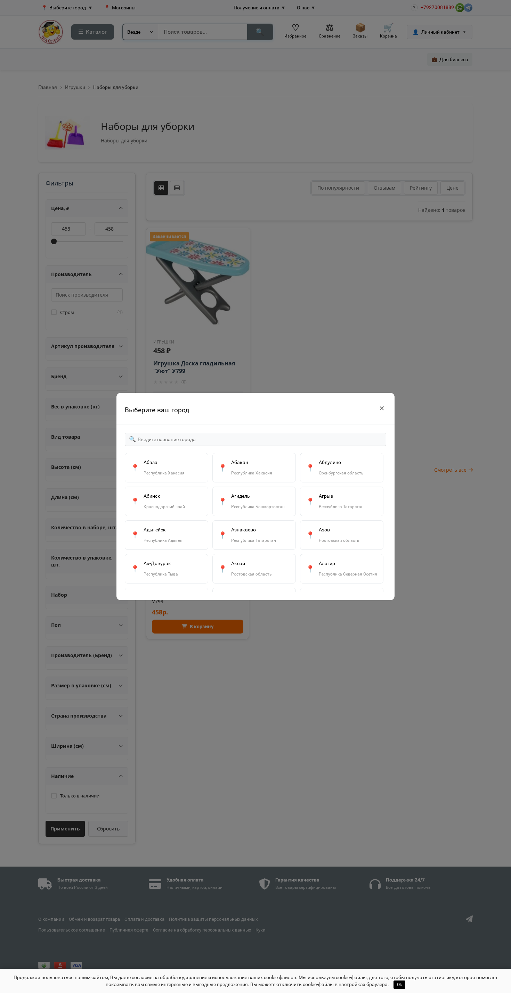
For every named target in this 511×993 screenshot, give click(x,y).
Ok (399, 984)
